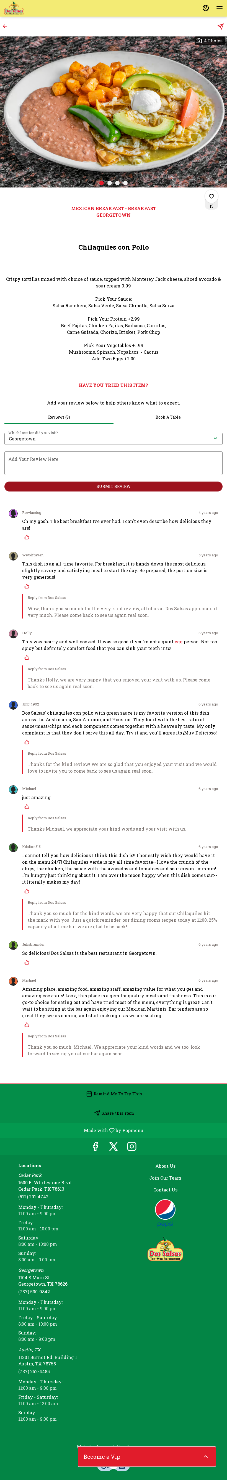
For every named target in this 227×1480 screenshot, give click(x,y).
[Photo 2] (109, 183)
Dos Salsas (165, 1248)
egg (179, 641)
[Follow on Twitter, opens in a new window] (113, 1148)
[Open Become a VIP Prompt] (205, 1456)
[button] (6, 26)
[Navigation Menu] (219, 8)
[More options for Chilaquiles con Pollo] (211, 196)
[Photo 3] (117, 183)
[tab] (59, 417)
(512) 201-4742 (33, 1196)
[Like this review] (28, 537)
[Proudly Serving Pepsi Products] (165, 1212)
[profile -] (205, 8)
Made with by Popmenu (73, 1130)
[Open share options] (220, 26)
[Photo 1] (101, 183)
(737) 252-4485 (34, 1371)
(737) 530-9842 (34, 1291)
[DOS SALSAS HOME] (29, 8)
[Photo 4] (125, 183)
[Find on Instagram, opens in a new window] (132, 1148)
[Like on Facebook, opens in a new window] (95, 1148)
